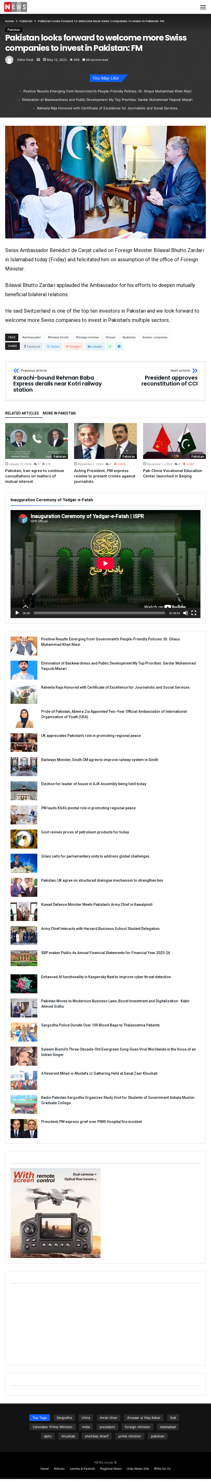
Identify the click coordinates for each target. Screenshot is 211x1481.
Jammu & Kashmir (82, 1468)
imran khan (108, 1418)
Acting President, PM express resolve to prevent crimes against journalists (104, 476)
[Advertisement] (105, 1324)
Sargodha (64, 1418)
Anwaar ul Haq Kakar (143, 1418)
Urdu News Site (138, 1468)
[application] (105, 564)
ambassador (32, 337)
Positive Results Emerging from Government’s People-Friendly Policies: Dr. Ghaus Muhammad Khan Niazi (107, 91)
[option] (36, 453)
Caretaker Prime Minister (53, 1427)
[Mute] (185, 613)
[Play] (17, 613)
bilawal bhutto (59, 337)
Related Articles (22, 413)
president (107, 1427)
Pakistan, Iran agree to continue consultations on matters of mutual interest (34, 476)
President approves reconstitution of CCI (170, 378)
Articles (59, 1468)
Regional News (111, 1468)
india (86, 1427)
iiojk (173, 1418)
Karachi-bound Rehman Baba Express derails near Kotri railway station (57, 381)
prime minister (129, 1436)
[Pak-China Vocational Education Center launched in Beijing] (174, 441)
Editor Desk (25, 60)
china (86, 1418)
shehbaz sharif (97, 1436)
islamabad (168, 1427)
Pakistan (26, 21)
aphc (48, 1436)
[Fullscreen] (193, 613)
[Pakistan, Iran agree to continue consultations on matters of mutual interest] (36, 441)
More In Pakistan (59, 413)
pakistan (130, 337)
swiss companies (156, 337)
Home (9, 21)
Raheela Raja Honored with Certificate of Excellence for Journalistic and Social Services (107, 108)
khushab (68, 1436)
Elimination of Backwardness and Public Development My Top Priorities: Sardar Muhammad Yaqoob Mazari (107, 100)
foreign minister (88, 337)
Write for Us (162, 1468)
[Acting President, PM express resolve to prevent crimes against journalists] (105, 441)
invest (112, 337)
